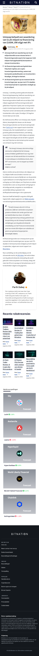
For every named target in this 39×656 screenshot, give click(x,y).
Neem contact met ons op (9, 548)
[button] (36, 2)
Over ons (4, 545)
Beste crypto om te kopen (9, 586)
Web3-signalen (29, 199)
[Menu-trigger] (4, 2)
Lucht (6, 414)
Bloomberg (6, 249)
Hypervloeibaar (9, 465)
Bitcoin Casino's (6, 590)
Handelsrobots (5, 579)
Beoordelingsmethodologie (9, 556)
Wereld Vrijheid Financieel (13, 491)
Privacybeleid (5, 602)
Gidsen (3, 567)
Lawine (6, 440)
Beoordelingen (5, 564)
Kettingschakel (9, 516)
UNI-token (20, 255)
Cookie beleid (5, 605)
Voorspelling (5, 571)
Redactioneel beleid (7, 552)
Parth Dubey (18, 287)
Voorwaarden (5, 598)
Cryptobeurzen (5, 583)
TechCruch (9, 127)
